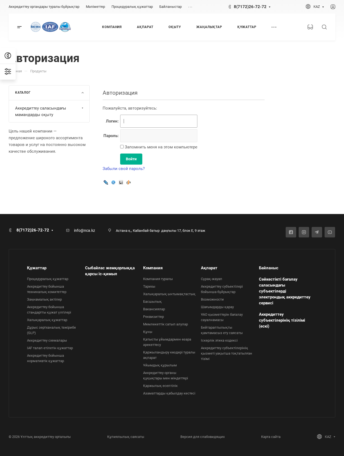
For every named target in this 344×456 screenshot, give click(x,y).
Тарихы (149, 286)
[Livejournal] (106, 182)
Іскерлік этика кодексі (219, 340)
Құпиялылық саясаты (125, 437)
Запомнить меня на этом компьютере (160, 147)
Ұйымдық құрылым (160, 365)
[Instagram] (304, 232)
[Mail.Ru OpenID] (113, 182)
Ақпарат (209, 268)
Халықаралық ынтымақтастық (169, 294)
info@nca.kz (84, 230)
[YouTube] (330, 232)
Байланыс (268, 268)
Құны (147, 332)
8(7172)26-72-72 (250, 6)
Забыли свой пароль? (124, 168)
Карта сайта (271, 437)
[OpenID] (128, 182)
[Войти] (332, 6)
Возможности (212, 299)
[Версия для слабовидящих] (310, 27)
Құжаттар (36, 268)
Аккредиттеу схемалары (47, 340)
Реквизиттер (153, 317)
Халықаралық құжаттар (47, 320)
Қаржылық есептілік (160, 386)
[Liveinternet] (121, 182)
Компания (153, 268)
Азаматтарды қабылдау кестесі (169, 393)
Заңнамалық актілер (44, 299)
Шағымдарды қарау (217, 307)
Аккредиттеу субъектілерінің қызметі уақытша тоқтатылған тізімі (226, 353)
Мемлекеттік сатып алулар (165, 324)
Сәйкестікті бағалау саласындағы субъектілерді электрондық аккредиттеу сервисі (285, 291)
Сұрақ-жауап (211, 279)
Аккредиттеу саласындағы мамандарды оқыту (40, 111)
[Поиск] (324, 27)
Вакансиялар (154, 309)
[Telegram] (317, 232)
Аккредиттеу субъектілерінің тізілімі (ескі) (282, 320)
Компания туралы (158, 279)
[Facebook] (291, 232)
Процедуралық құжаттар (47, 279)
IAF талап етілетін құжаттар (50, 348)
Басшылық (152, 302)
